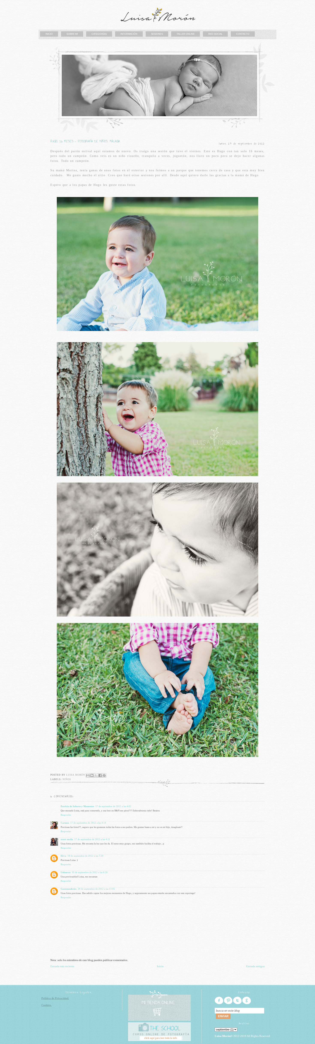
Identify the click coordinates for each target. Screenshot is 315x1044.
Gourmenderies (68, 889)
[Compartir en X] (96, 775)
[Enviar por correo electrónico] (88, 775)
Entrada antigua (255, 966)
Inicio (49, 34)
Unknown (65, 872)
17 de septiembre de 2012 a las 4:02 (113, 806)
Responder (66, 815)
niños (67, 779)
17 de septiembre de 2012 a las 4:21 (92, 839)
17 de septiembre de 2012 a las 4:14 (88, 822)
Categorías (99, 34)
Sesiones (157, 34)
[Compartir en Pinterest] (104, 775)
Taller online (186, 34)
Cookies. (46, 1005)
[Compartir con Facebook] (100, 775)
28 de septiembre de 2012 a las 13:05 (96, 889)
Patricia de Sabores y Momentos (77, 806)
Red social (215, 34)
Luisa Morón (76, 774)
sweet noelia (67, 839)
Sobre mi (72, 34)
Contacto (242, 34)
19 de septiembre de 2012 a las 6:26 (90, 872)
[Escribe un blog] (92, 775)
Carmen (65, 822)
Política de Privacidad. (55, 998)
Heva (63, 855)
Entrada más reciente (62, 966)
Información (128, 34)
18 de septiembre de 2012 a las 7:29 (85, 855)
